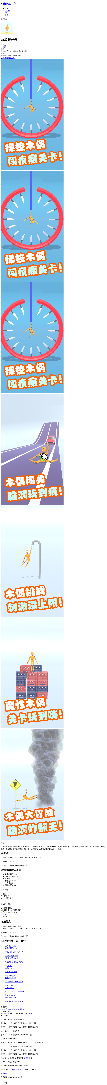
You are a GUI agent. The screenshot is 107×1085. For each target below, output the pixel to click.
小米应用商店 (6, 1009)
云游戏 (7, 11)
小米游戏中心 (8, 3)
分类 (6, 15)
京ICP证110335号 (15, 1069)
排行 (6, 13)
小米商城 (14, 1009)
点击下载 (4, 914)
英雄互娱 (21, 1009)
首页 (6, 8)
